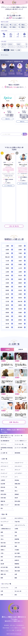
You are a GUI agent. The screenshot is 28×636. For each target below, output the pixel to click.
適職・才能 (3, 574)
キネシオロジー (20, 46)
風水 (2, 508)
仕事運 (12, 168)
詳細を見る (7, 119)
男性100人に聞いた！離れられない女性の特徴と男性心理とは (20, 365)
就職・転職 (11, 170)
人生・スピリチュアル (6, 168)
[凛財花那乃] (19, 66)
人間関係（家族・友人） (21, 172)
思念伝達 (3, 487)
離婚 (16, 578)
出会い (4, 170)
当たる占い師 (18, 591)
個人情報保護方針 (5, 440)
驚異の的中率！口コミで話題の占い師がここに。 (7, 436)
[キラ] (12, 66)
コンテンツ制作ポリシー (21, 440)
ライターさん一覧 (19, 444)
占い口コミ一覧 (18, 435)
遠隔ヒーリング (4, 505)
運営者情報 (17, 453)
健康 (2, 532)
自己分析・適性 (4, 567)
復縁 (8, 171)
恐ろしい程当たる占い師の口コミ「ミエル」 (14, 618)
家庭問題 (7, 170)
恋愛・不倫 (3, 360)
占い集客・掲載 (18, 630)
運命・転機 (17, 571)
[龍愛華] (4, 66)
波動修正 (17, 494)
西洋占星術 (17, 501)
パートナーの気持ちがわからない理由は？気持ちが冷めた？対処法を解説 (20, 381)
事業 (13, 73)
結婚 (2, 560)
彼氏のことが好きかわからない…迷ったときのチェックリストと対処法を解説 (7, 398)
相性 (2, 556)
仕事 (2, 591)
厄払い (2, 539)
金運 (16, 574)
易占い (16, 491)
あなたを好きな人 (4, 73)
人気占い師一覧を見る (14, 226)
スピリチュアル (4, 587)
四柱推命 (10, 44)
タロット (3, 46)
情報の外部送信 (6, 627)
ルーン (16, 477)
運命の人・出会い (5, 571)
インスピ (22, 100)
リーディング (4, 477)
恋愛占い (3, 550)
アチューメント (4, 462)
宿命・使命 (3, 542)
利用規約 (23, 627)
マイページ (3, 444)
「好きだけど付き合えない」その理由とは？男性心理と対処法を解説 (7, 381)
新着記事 (21, 349)
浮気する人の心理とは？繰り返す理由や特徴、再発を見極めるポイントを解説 (20, 414)
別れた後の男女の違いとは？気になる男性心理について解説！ (7, 365)
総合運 (2, 564)
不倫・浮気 (10, 73)
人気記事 (7, 349)
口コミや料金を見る (8, 185)
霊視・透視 (4, 44)
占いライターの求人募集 (21, 447)
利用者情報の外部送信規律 (7, 448)
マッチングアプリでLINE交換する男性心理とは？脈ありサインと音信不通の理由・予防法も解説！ (6, 414)
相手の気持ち (18, 556)
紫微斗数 (3, 501)
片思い (2, 553)
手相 (16, 487)
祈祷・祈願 (3, 498)
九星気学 (3, 480)
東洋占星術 (3, 494)
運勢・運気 (17, 567)
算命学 (16, 498)
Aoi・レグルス (23, 164)
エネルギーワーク (19, 462)
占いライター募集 (10, 630)
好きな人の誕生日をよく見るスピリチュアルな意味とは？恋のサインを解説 (20, 398)
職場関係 (17, 564)
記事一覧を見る (14, 422)
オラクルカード (11, 46)
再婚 (16, 532)
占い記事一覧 (4, 453)
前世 (16, 535)
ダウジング (17, 469)
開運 (2, 578)
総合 (16, 594)
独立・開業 (17, 553)
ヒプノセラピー (18, 473)
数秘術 (18, 44)
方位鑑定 (17, 550)
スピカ (7, 100)
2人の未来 (2, 72)
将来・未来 (17, 542)
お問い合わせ (12, 625)
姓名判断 (3, 483)
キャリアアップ (3, 75)
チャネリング (4, 473)
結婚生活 (17, 560)
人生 (16, 587)
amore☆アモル (8, 164)
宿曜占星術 (17, 483)
